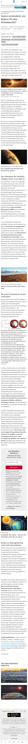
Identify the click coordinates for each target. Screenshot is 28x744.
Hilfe (15, 720)
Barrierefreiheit (6, 720)
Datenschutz (22, 719)
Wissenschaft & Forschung (12, 5)
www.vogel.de (14, 735)
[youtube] (20, 711)
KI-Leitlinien (5, 723)
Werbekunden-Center (7, 722)
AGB (12, 720)
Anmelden (24, 1)
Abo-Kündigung (21, 720)
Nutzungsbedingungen (14, 483)
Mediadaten (16, 722)
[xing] (10, 742)
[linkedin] (14, 742)
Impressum (23, 722)
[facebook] (1, 742)
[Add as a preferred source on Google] (14, 715)
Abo (10, 723)
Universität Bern (6, 37)
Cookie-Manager (6, 719)
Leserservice (15, 719)
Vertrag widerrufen (16, 723)
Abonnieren (14, 467)
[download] (22, 742)
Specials (3, 5)
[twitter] (5, 742)
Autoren (24, 723)
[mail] (18, 742)
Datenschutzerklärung (12, 489)
